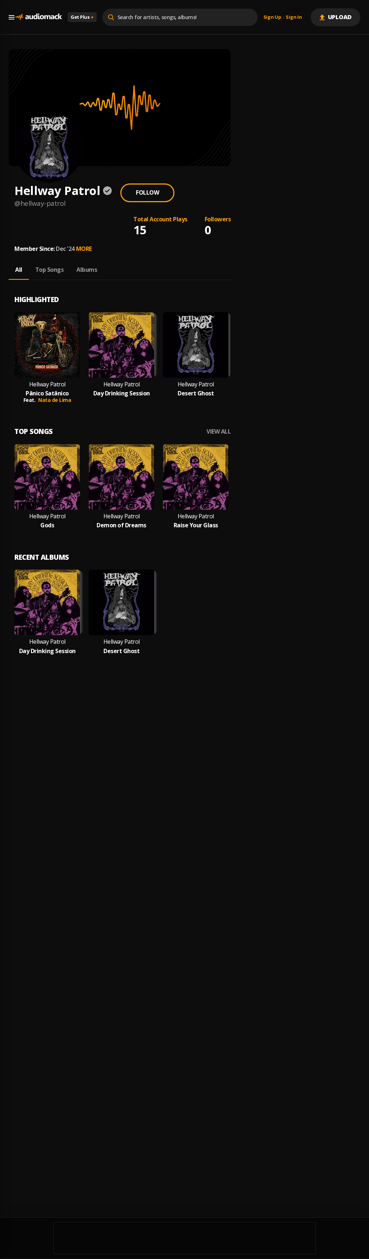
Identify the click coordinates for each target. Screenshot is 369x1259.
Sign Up (272, 17)
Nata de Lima (54, 399)
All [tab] (18, 270)
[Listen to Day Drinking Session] (121, 345)
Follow (147, 192)
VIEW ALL (218, 431)
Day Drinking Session (121, 393)
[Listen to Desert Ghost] (195, 345)
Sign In (294, 17)
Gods (47, 525)
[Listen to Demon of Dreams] (121, 477)
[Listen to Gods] (47, 477)
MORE (84, 249)
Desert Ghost (196, 393)
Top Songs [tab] (49, 270)
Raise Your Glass (196, 525)
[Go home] (38, 17)
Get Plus (82, 17)
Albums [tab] (86, 270)
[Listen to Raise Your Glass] (195, 477)
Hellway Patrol (47, 384)
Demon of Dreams (121, 525)
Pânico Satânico (47, 393)
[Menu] (11, 17)
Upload (340, 17)
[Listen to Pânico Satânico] (47, 345)
